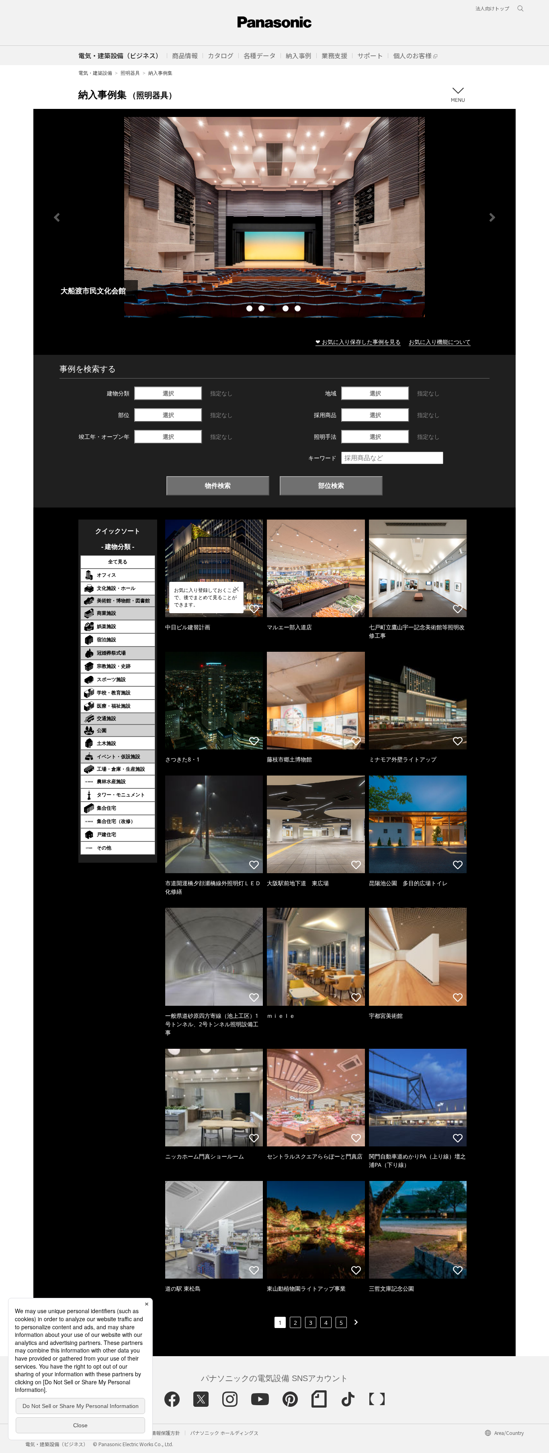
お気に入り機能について (440, 342)
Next (492, 217)
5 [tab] (299, 309)
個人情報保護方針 (160, 1432)
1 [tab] (250, 309)
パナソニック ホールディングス (224, 1432)
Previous (57, 217)
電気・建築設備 (95, 73)
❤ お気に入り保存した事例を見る (358, 342)
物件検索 (218, 485)
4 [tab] (287, 309)
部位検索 (331, 485)
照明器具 (130, 73)
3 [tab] (274, 309)
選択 (168, 393)
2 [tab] (262, 309)
